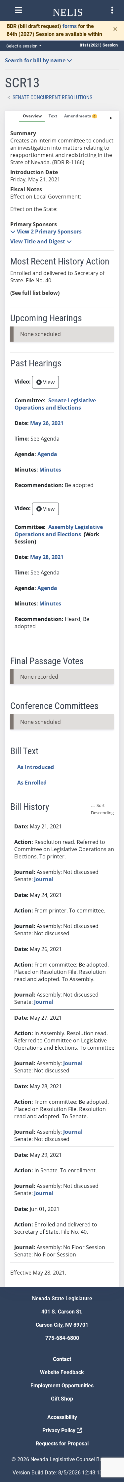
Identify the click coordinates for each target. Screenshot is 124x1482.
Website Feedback (62, 1372)
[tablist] (62, 699)
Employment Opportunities (62, 1385)
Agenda (47, 454)
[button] (46, 231)
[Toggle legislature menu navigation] (112, 10)
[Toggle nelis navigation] (18, 10)
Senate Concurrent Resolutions (52, 97)
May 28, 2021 (46, 557)
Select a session (22, 46)
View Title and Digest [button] (38, 241)
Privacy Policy (59, 1430)
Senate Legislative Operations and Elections (55, 404)
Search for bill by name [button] (36, 60)
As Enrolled (32, 782)
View (48, 382)
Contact (62, 1359)
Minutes (50, 469)
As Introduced (35, 767)
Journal (44, 879)
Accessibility (62, 1417)
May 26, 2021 (46, 423)
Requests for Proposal (62, 1443)
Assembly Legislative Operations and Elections (59, 530)
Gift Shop (62, 1399)
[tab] (32, 116)
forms (69, 26)
